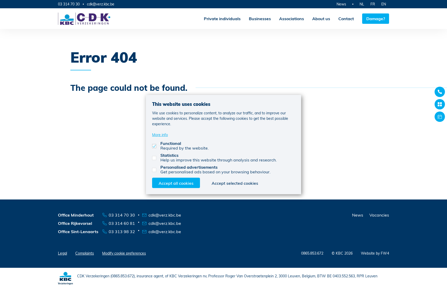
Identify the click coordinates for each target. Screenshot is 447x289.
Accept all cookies (176, 183)
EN (383, 4)
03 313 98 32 (122, 231)
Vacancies (379, 215)
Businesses (260, 18)
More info (160, 134)
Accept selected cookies (235, 183)
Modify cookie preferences (124, 253)
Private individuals (222, 18)
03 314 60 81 (122, 223)
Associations (291, 18)
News (341, 4)
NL (362, 4)
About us (321, 18)
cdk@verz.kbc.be (100, 4)
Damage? (375, 18)
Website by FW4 (375, 253)
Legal (62, 253)
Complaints (84, 253)
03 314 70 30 (69, 4)
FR (372, 4)
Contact (346, 18)
